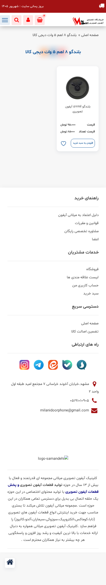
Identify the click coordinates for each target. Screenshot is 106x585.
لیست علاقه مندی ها (83, 277)
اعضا (95, 239)
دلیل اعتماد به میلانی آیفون (78, 215)
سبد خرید (91, 293)
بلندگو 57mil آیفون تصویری (77, 109)
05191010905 (80, 400)
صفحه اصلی (90, 35)
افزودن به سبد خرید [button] (83, 143)
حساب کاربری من (85, 285)
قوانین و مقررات (87, 223)
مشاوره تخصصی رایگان (81, 231)
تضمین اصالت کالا (85, 331)
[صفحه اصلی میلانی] (10, 563)
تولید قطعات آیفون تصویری (41, 485)
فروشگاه (92, 269)
